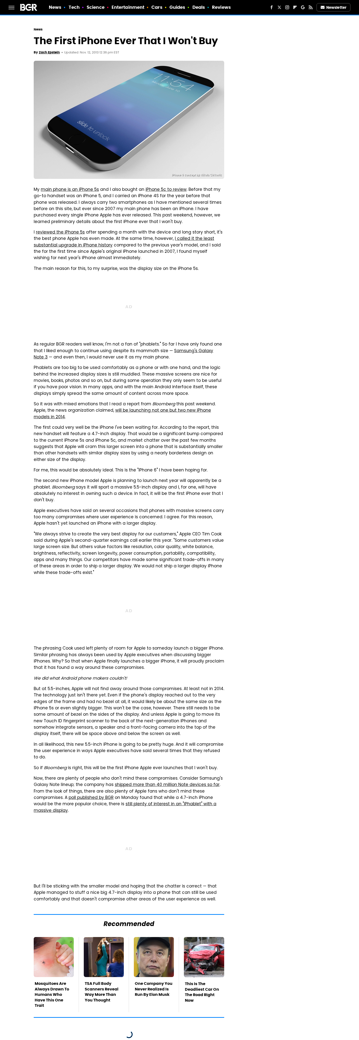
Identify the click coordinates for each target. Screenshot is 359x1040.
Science (96, 7)
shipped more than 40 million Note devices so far (167, 785)
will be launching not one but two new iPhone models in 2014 (122, 413)
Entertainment (128, 7)
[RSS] (311, 7)
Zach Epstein (49, 52)
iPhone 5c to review (166, 189)
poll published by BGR (91, 798)
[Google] (303, 7)
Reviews (221, 7)
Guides (177, 7)
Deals (198, 7)
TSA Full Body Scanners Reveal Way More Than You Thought (101, 991)
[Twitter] (279, 7)
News (55, 7)
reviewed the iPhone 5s (60, 232)
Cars (156, 7)
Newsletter (336, 7)
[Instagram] (287, 7)
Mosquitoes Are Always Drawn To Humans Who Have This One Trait (52, 994)
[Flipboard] (295, 7)
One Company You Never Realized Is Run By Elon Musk (153, 989)
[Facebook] (272, 7)
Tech (74, 7)
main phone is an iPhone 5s (70, 189)
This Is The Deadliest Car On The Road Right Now (202, 992)
